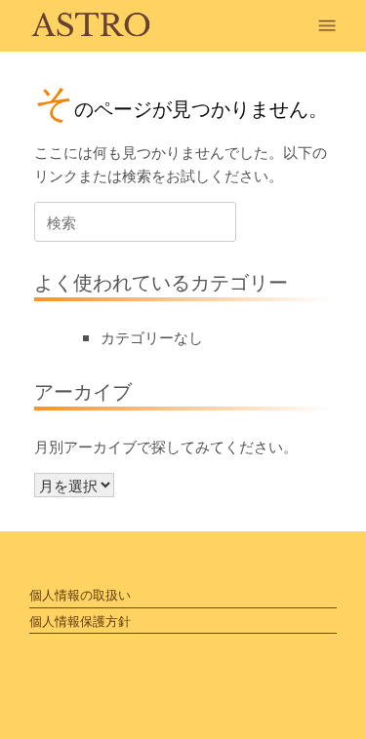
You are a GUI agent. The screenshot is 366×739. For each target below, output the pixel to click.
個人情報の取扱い (80, 594)
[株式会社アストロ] (91, 26)
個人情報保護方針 (80, 620)
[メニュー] (332, 26)
